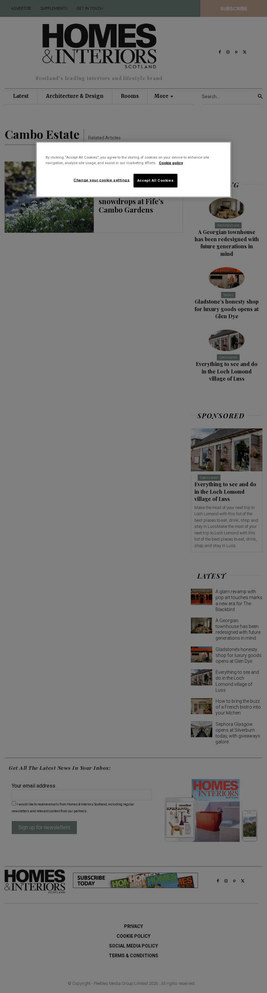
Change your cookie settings (102, 180)
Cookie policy (171, 163)
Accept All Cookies (155, 180)
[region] (133, 170)
